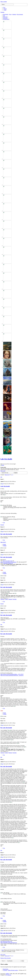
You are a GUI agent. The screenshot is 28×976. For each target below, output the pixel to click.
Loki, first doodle (6, 459)
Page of (7, 474)
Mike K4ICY (3, 542)
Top (4, 15)
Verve (10, 14)
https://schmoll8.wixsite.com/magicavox (9, 942)
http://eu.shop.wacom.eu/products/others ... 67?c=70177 (12, 674)
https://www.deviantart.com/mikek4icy (8, 562)
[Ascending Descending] (11, 951)
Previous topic (6, 19)
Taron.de (2, 599)
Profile (4, 544)
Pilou (2, 918)
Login (5, 10)
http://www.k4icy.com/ (7, 560)
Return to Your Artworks (6, 958)
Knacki (2, 603)
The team (5, 970)
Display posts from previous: (10, 950)
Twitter (6, 599)
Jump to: (3, 960)
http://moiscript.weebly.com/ (6, 941)
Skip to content (4, 1)
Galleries (14, 14)
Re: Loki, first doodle (6, 534)
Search (5, 8)
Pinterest (10, 599)
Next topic (5, 18)
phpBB (7, 973)
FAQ (4, 7)
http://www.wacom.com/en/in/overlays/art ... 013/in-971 (12, 675)
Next (3, 950)
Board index (5, 14)
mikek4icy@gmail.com (8, 563)
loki (1, 477)
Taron (2, 570)
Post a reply (3, 470)
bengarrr (2, 524)
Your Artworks (20, 14)
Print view (5, 16)
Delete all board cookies (13, 970)
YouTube (14, 599)
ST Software (8, 974)
